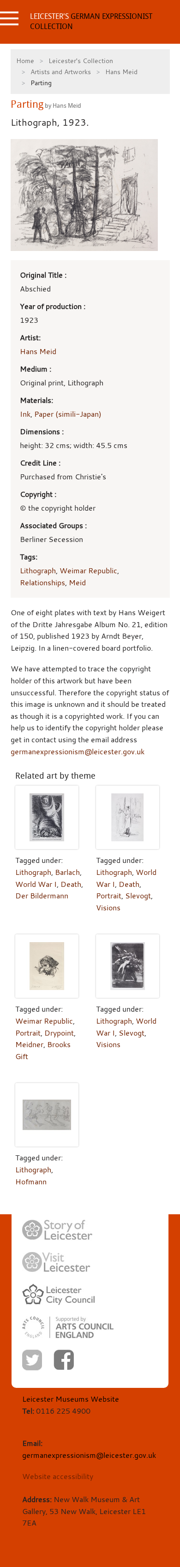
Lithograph (38, 570)
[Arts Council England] (68, 1327)
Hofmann (31, 1182)
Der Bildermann (41, 896)
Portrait (108, 896)
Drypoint (59, 1033)
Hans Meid (121, 71)
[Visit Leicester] (56, 1262)
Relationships (42, 582)
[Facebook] (64, 1360)
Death (70, 884)
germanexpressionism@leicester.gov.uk (77, 751)
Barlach (67, 872)
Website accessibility (57, 1476)
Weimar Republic (88, 570)
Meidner (29, 1044)
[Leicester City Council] (58, 1294)
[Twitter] (32, 1360)
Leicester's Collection (80, 60)
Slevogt (138, 896)
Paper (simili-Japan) (68, 414)
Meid (77, 582)
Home (25, 60)
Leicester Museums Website (70, 1399)
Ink (25, 414)
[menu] (9, 18)
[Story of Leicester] (57, 1230)
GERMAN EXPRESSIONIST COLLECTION (91, 21)
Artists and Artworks (60, 71)
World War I (36, 884)
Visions (108, 908)
